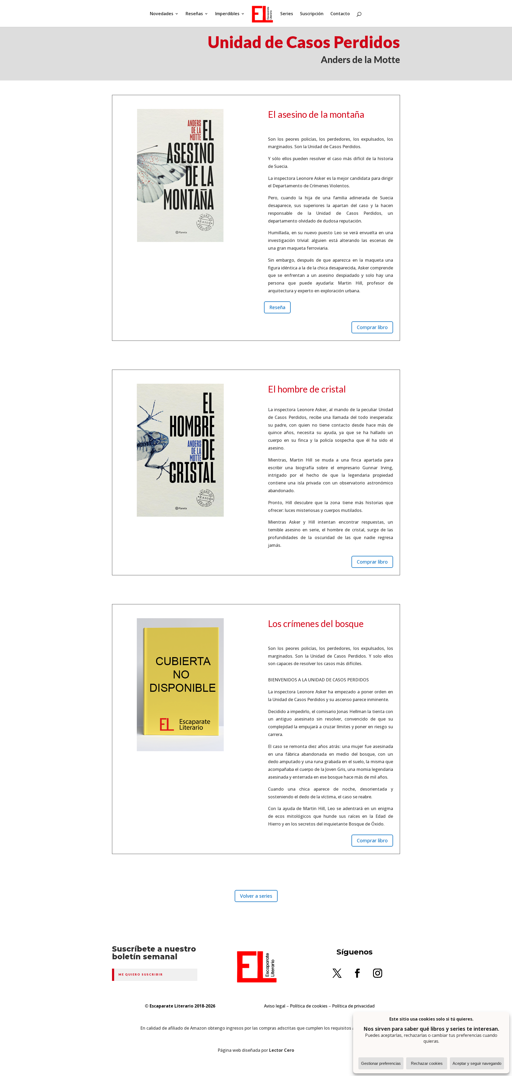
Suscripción (311, 14)
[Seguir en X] (337, 973)
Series (286, 14)
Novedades (161, 14)
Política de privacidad (353, 1006)
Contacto (340, 14)
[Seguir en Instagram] (378, 973)
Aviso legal (274, 1006)
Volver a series (256, 896)
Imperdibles (227, 14)
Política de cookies (308, 1006)
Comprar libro (372, 327)
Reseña (277, 307)
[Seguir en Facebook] (357, 973)
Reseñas (194, 14)
